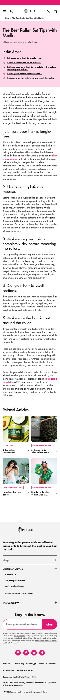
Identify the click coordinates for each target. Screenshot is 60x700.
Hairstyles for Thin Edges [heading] (12, 493)
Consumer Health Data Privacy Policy (20, 677)
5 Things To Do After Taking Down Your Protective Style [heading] (40, 451)
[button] (55, 11)
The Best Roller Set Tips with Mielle (28, 18)
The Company (11, 603)
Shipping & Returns (15, 580)
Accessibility (8, 670)
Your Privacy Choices (22, 663)
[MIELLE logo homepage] (30, 11)
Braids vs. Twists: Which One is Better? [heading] (40, 493)
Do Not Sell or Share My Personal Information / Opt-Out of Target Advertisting (29, 684)
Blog (7, 18)
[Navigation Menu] (4, 11)
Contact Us (10, 574)
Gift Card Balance (14, 586)
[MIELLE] (30, 531)
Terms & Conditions (47, 663)
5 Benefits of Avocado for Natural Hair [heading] (9, 451)
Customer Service (13, 569)
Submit (50, 626)
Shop (5, 560)
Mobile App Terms (25, 670)
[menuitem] (6, 663)
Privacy (6, 663)
